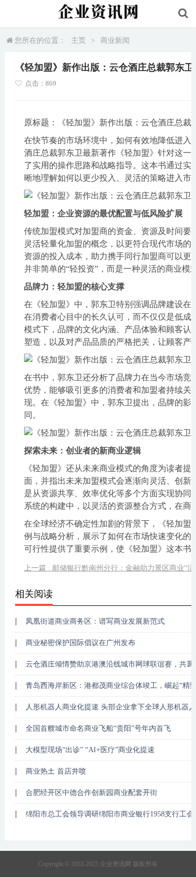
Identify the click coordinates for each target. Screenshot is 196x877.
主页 (78, 40)
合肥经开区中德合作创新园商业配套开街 (91, 793)
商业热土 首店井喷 (56, 771)
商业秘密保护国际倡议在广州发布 (80, 643)
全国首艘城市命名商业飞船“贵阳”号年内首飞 (98, 728)
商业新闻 (115, 40)
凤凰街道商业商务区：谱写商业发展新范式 (95, 621)
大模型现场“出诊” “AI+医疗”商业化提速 (90, 750)
